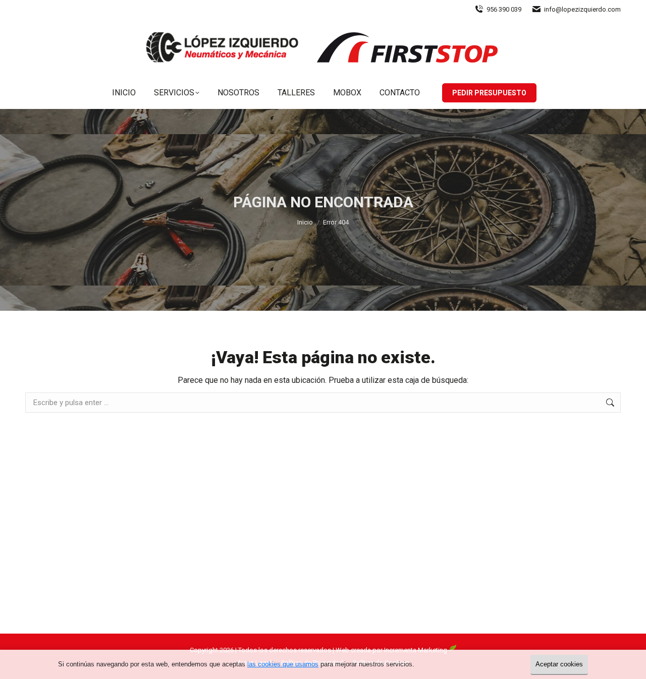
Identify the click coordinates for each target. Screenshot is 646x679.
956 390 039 (504, 9)
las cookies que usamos (282, 664)
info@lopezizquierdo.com (582, 9)
